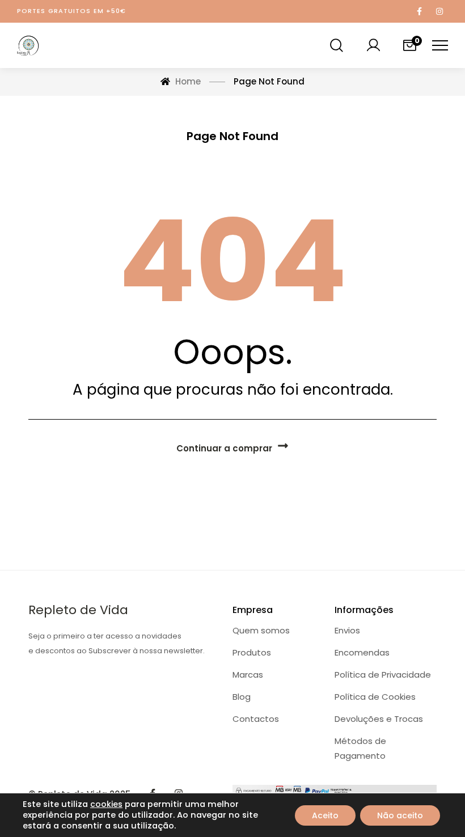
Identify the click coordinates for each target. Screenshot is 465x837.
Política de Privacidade (383, 674)
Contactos (255, 719)
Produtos (251, 652)
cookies (106, 804)
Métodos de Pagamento (360, 748)
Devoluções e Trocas (379, 719)
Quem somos (261, 630)
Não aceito (400, 815)
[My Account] (373, 45)
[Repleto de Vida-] (28, 45)
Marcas (247, 674)
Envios (347, 630)
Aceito (325, 815)
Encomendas (362, 652)
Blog (241, 697)
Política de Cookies (375, 697)
